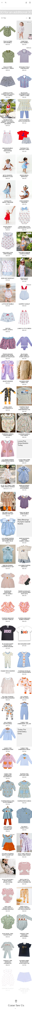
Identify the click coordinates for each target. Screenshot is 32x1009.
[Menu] (2, 2)
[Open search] (6, 2)
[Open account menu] (26, 2)
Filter (4, 18)
